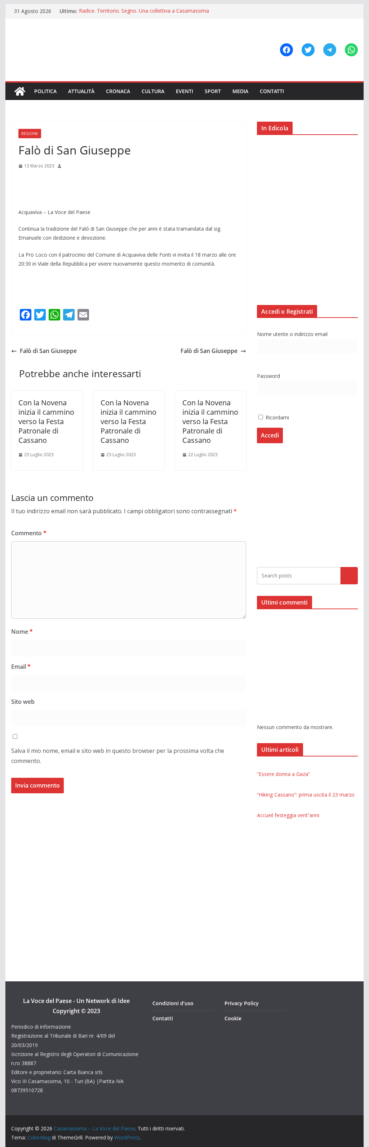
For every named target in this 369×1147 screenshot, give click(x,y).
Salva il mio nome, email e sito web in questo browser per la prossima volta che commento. (117, 756)
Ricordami (276, 417)
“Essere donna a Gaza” (283, 774)
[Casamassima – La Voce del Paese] (19, 91)
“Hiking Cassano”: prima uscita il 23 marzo (306, 794)
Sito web (23, 702)
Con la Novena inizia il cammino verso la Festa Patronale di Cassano (46, 421)
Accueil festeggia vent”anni (288, 815)
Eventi (184, 91)
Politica (45, 91)
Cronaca (118, 91)
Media (240, 91)
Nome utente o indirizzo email (292, 334)
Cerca (349, 576)
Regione (29, 133)
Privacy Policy (241, 1003)
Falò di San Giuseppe (48, 351)
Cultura (153, 91)
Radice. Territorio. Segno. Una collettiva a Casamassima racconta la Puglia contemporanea (144, 15)
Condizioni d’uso (173, 1003)
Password (268, 375)
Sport (213, 91)
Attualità (81, 91)
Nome (22, 632)
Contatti (272, 91)
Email (21, 667)
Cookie (232, 1018)
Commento (28, 533)
